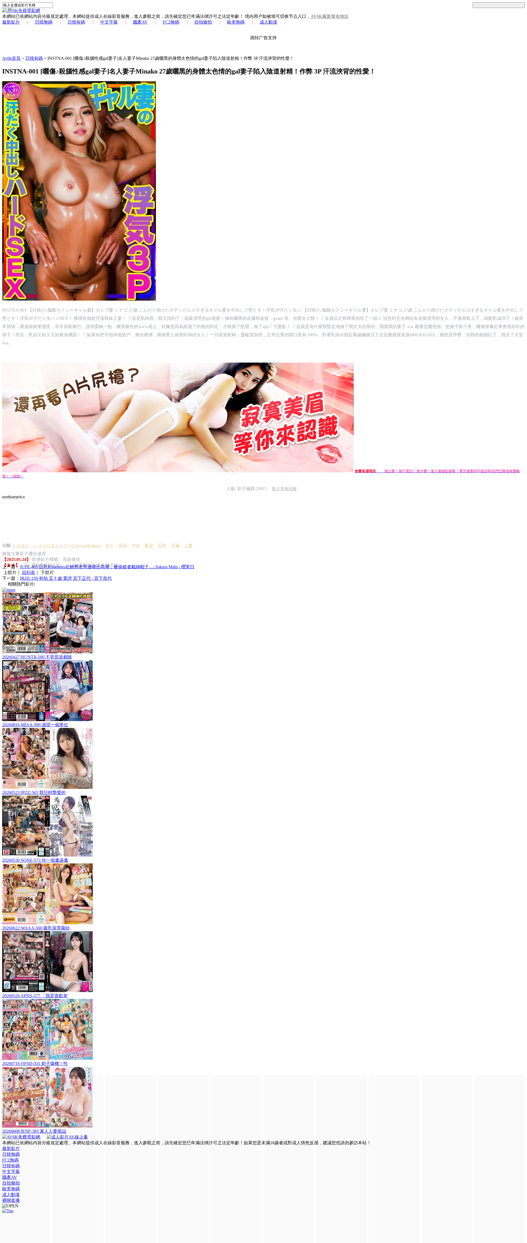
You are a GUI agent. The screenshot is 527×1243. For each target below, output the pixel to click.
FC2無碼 (171, 22)
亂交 (149, 545)
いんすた (21, 545)
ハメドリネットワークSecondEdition (67, 545)
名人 (109, 545)
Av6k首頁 (11, 58)
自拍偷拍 (203, 22)
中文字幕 (109, 22)
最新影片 (11, 22)
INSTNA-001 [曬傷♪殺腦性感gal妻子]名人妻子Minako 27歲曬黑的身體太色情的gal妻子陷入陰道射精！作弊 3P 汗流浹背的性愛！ (170, 58)
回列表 (28, 572)
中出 (136, 545)
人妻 (188, 545)
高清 (123, 545)
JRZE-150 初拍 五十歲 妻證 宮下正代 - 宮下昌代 (66, 578)
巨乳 (162, 545)
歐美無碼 (236, 22)
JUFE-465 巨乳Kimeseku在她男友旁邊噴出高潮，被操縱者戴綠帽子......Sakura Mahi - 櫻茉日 (107, 566)
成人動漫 (268, 22)
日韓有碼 (76, 22)
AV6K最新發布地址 (330, 16)
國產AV (140, 22)
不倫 (175, 545)
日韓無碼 (43, 22)
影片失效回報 (284, 489)
